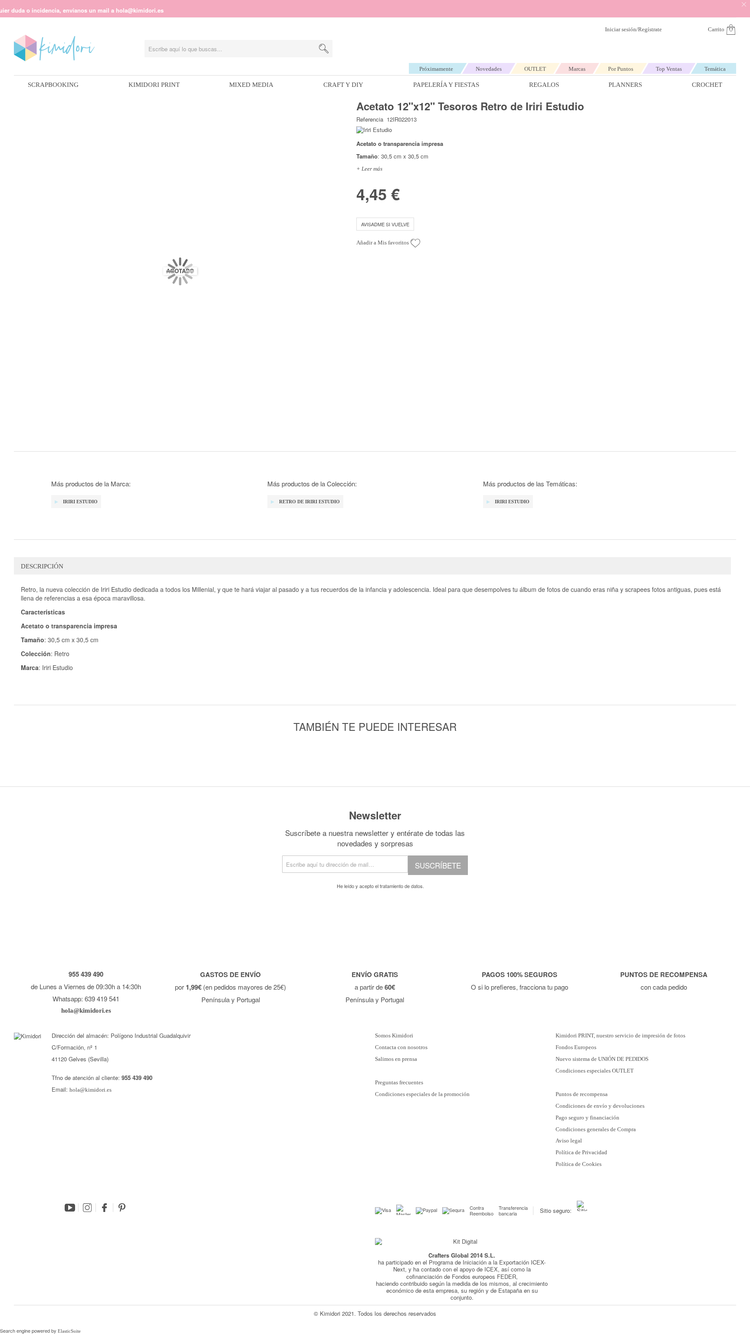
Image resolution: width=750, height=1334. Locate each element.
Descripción (42, 566)
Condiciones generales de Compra (596, 1129)
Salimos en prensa (396, 1059)
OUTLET (535, 69)
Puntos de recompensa (582, 1094)
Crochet (707, 84)
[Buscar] (323, 48)
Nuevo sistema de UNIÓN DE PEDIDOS (602, 1059)
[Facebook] (104, 1208)
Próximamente (436, 69)
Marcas (577, 69)
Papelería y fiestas (446, 84)
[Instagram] (87, 1208)
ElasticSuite (69, 1331)
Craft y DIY (343, 84)
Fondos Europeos (576, 1047)
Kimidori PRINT (154, 84)
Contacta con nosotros (401, 1047)
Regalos (544, 84)
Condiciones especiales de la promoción (423, 1094)
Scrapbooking (53, 84)
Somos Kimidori (394, 1036)
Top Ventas (669, 69)
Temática (715, 69)
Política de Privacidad (581, 1152)
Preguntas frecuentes (399, 1083)
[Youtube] (70, 1208)
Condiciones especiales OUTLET (595, 1071)
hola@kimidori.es (90, 1089)
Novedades (489, 69)
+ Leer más (369, 168)
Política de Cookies (579, 1164)
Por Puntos (620, 69)
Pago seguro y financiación (587, 1118)
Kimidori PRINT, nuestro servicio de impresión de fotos (620, 1036)
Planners (625, 84)
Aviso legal (569, 1141)
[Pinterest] (122, 1208)
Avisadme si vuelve (385, 224)
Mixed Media (251, 84)
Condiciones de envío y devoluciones (600, 1106)
